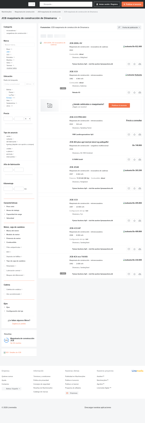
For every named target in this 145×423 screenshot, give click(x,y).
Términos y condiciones (41, 376)
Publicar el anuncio (119, 105)
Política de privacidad (41, 380)
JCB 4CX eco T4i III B (78, 257)
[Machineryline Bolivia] (13, 4)
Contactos (5, 384)
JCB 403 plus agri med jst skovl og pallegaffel (88, 142)
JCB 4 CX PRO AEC (77, 117)
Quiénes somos (7, 376)
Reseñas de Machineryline (42, 388)
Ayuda (4, 380)
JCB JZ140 (74, 167)
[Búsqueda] (41, 4)
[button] (134, 64)
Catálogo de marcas (40, 392)
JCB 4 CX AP (75, 228)
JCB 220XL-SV (75, 43)
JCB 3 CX (73, 72)
